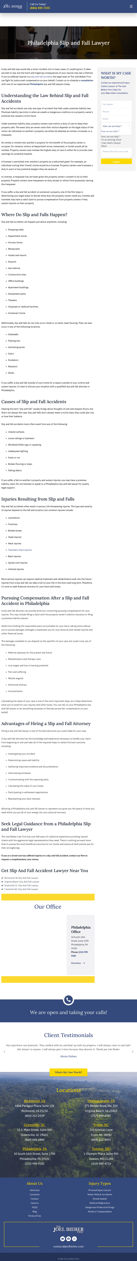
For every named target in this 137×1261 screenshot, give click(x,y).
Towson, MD (101, 1149)
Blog (35, 1211)
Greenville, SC (34, 1125)
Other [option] (104, 146)
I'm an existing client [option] (111, 139)
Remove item (107, 134)
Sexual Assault (100, 1198)
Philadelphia (36, 84)
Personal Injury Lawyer (99, 1190)
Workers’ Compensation (100, 1211)
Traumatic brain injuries (20, 550)
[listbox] (116, 135)
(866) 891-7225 (40, 8)
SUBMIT (116, 162)
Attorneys (34, 1190)
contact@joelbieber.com (68, 1246)
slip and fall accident (41, 76)
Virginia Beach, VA (101, 1101)
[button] (4, 1051)
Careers (35, 1203)
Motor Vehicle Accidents (99, 1194)
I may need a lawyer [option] (111, 143)
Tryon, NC (101, 1125)
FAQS (34, 1207)
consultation (87, 80)
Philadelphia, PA (35, 1149)
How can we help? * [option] (111, 136)
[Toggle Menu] (131, 6)
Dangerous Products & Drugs (99, 1207)
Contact (35, 1198)
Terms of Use (34, 1215)
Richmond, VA (34, 1101)
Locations (34, 1194)
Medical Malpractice (100, 1203)
